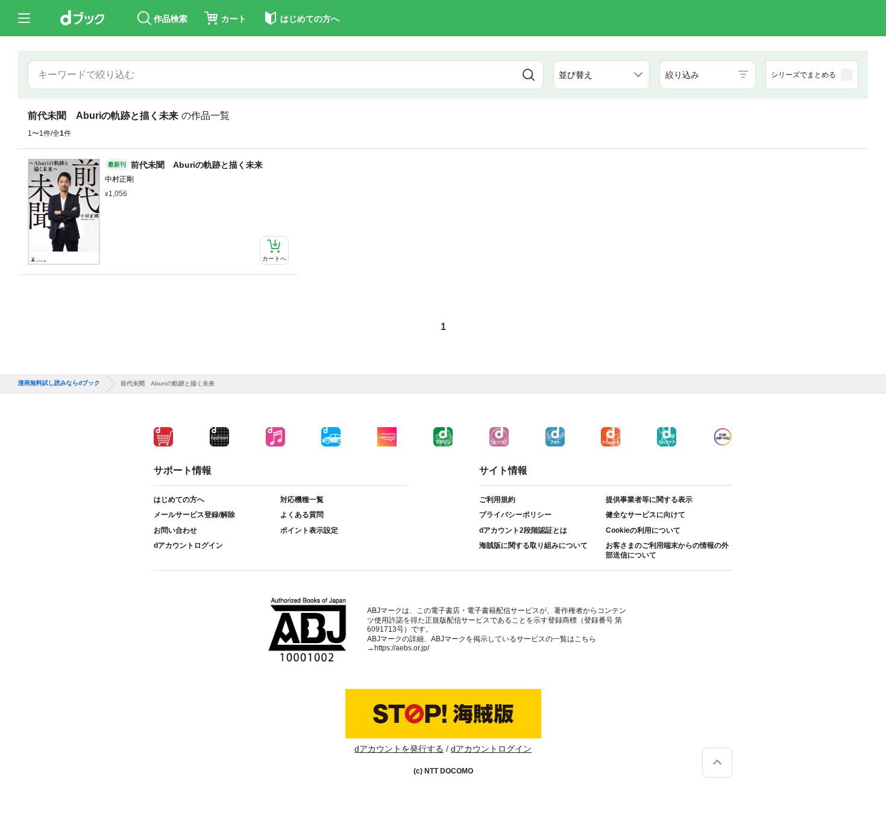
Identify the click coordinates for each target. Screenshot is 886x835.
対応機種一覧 (302, 499)
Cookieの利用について (643, 530)
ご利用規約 (497, 499)
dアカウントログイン (188, 545)
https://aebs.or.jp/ (401, 648)
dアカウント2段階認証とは (523, 530)
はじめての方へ (179, 499)
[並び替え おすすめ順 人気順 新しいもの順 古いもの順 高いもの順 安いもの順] (601, 74)
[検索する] (528, 75)
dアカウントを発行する (399, 749)
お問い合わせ (175, 530)
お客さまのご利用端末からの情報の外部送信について (667, 550)
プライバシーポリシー (515, 514)
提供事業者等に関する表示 (649, 499)
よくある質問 (302, 514)
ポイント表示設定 (309, 530)
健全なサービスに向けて (645, 514)
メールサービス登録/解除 (194, 514)
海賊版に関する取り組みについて (533, 545)
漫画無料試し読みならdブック (59, 383)
